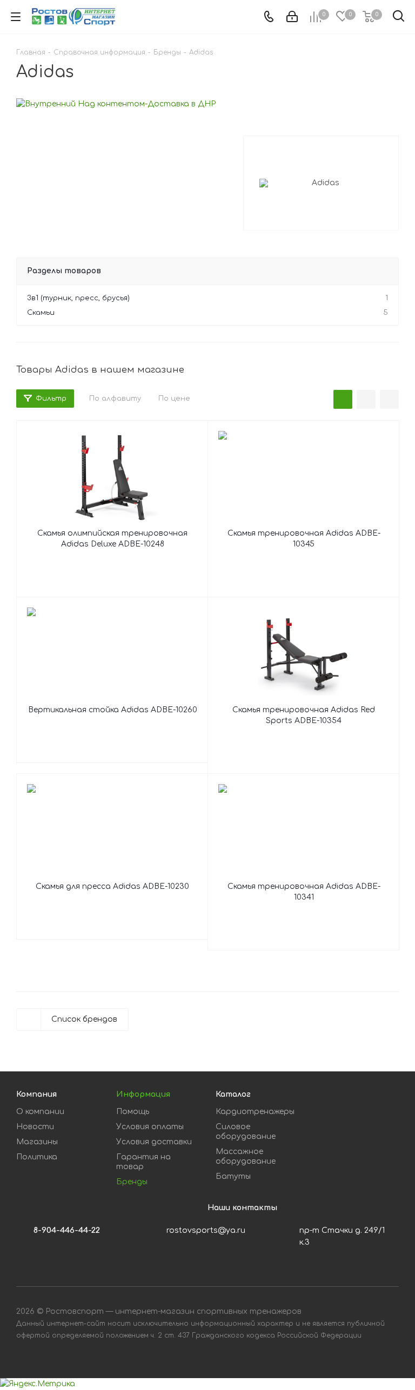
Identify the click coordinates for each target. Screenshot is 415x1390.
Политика (36, 1157)
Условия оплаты (150, 1127)
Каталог (233, 1094)
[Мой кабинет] (292, 17)
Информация (143, 1094)
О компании (40, 1112)
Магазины (37, 1142)
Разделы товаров (64, 271)
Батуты (233, 1176)
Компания (36, 1094)
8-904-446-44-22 (67, 1230)
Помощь (132, 1112)
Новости (35, 1127)
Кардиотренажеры (255, 1112)
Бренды (132, 1182)
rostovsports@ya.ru (205, 1230)
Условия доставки (154, 1142)
